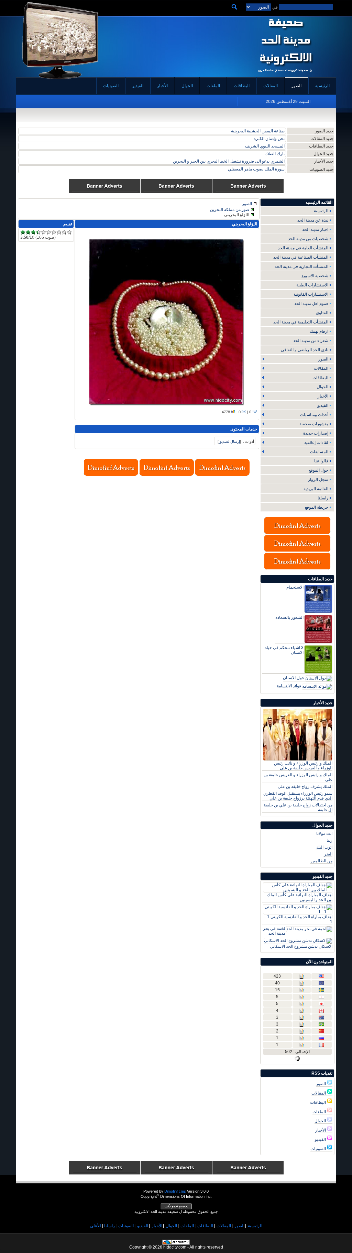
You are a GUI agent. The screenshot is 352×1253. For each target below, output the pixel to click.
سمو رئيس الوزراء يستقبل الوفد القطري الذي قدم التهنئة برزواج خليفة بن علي (297, 796)
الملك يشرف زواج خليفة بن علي (305, 786)
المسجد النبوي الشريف (265, 146)
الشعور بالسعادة (289, 617)
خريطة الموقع (316, 507)
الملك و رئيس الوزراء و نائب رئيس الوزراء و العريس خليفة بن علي (303, 765)
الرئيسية (321, 211)
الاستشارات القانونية (311, 294)
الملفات (319, 1111)
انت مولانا (324, 833)
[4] (38, 232)
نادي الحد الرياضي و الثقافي (304, 349)
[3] (33, 232)
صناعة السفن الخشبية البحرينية (258, 131)
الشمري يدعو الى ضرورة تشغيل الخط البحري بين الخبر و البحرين (229, 161)
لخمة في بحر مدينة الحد (274, 931)
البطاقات (318, 1102)
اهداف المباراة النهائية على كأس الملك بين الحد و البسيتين (299, 897)
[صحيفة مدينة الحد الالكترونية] (285, 74)
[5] (43, 232)
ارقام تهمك (318, 331)
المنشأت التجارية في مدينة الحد (301, 266)
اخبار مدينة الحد (315, 229)
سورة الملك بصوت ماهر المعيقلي (256, 169)
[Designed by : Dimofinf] (176, 1208)
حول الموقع (318, 470)
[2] (28, 232)
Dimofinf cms (175, 1191)
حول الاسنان (293, 677)
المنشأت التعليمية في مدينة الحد (300, 322)
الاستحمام (295, 587)
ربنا (329, 840)
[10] (69, 232)
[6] (48, 232)
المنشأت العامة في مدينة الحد (303, 248)
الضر (328, 854)
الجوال (321, 1121)
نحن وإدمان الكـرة (269, 138)
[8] (59, 232)
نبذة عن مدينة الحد (312, 220)
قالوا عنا (321, 461)
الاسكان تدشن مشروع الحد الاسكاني (301, 946)
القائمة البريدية (316, 488)
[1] (22, 232)
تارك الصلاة (275, 153)
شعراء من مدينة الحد (310, 340)
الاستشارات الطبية (312, 285)
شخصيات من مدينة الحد (308, 238)
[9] (64, 232)
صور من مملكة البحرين (229, 209)
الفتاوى (322, 312)
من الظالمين (321, 861)
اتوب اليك (324, 847)
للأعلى (95, 1226)
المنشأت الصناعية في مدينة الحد (300, 257)
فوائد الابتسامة (289, 686)
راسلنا (323, 498)
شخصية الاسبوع (314, 275)
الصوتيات (318, 1148)
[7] (53, 232)
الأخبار (321, 1130)
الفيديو (321, 1139)
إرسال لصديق (229, 441)
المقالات (319, 1093)
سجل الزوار (318, 479)
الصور (321, 1083)
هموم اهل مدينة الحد (311, 303)
